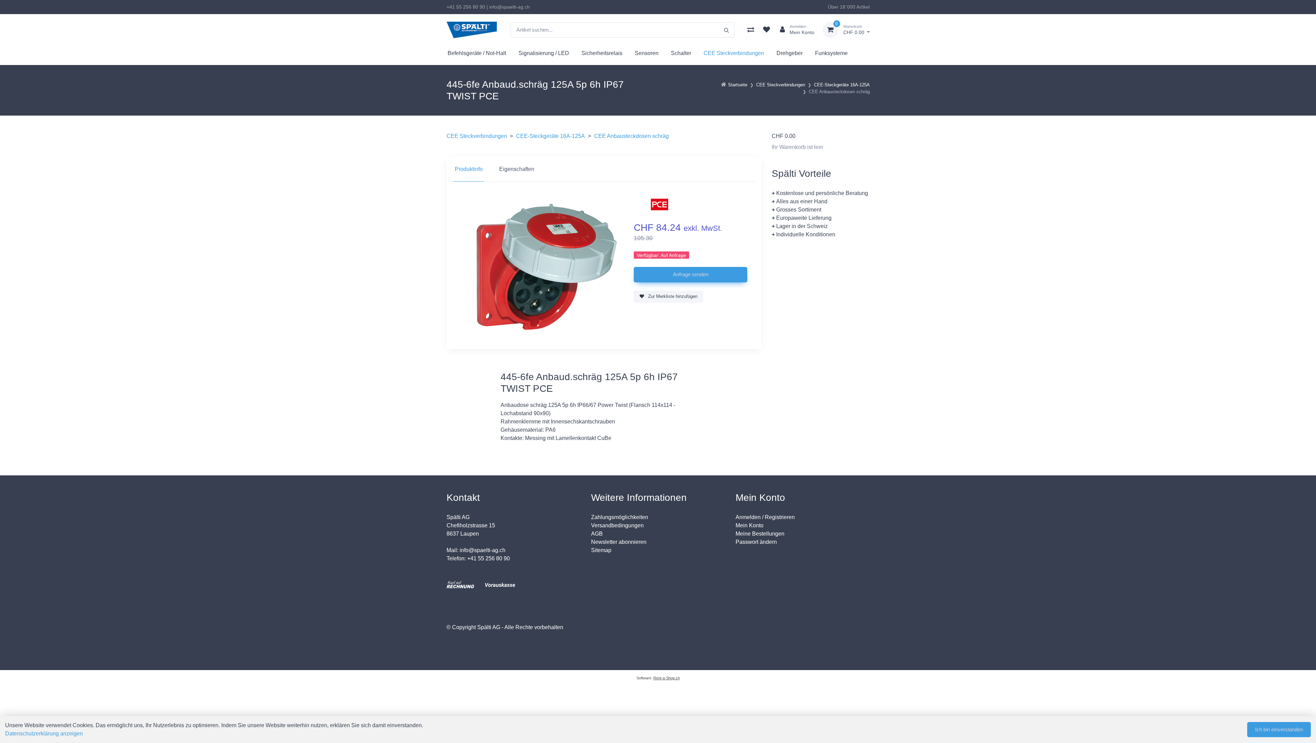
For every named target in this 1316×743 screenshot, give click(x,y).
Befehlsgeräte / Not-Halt (477, 53)
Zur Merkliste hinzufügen (672, 296)
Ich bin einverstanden (1279, 729)
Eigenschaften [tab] (516, 169)
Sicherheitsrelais (601, 53)
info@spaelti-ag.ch (509, 7)
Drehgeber (790, 53)
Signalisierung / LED (543, 53)
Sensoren (647, 53)
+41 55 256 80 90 (466, 7)
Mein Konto (749, 525)
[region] (604, 169)
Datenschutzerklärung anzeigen (44, 733)
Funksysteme (831, 53)
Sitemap (601, 550)
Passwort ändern (756, 542)
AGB (597, 534)
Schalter (681, 53)
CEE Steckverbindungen (734, 53)
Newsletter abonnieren (618, 542)
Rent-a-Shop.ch (666, 678)
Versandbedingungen (617, 525)
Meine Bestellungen (760, 534)
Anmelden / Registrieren (765, 517)
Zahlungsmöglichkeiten (619, 517)
